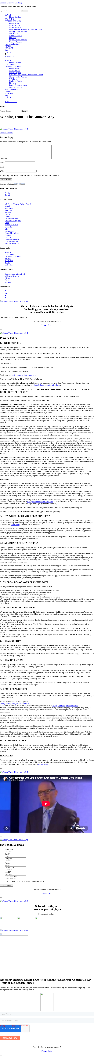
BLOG (7, 263)
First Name (9, 850)
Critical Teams (14, 71)
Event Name (9, 867)
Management (9, 231)
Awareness (8, 208)
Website (3, 171)
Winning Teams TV (12, 243)
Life (6, 229)
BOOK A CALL (11, 102)
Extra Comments (11, 876)
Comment (4, 159)
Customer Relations (12, 219)
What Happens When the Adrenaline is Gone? (26, 75)
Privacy (7, 278)
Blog (6, 95)
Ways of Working (15, 87)
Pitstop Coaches (15, 62)
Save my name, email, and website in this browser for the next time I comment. (31, 175)
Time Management (11, 241)
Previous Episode (6, 133)
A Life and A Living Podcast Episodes (18, 204)
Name (2, 163)
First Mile (12, 83)
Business (8, 212)
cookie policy (15, 525)
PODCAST (9, 93)
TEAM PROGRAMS (13, 66)
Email (2, 167)
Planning (8, 235)
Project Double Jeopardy (18, 85)
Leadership (9, 227)
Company (8, 858)
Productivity (9, 237)
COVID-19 (13, 79)
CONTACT (9, 98)
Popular (7, 193)
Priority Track (14, 69)
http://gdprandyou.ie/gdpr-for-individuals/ (15, 704)
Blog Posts (8, 210)
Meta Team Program (12, 89)
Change (7, 214)
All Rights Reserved (12, 276)
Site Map (8, 282)
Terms (7, 280)
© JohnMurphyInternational (15, 274)
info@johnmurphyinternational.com (24, 375)
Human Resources (11, 225)
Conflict (7, 216)
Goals (7, 223)
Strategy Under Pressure (18, 77)
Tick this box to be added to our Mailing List (28, 881)
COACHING (10, 64)
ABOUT (8, 60)
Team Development (12, 239)
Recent (7, 195)
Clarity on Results (15, 81)
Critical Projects (15, 73)
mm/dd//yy (8, 872)
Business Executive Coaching (11, 3)
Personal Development (13, 233)
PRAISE (8, 91)
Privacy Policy (47, 893)
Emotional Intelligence (13, 221)
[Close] (1, 329)
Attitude (7, 206)
